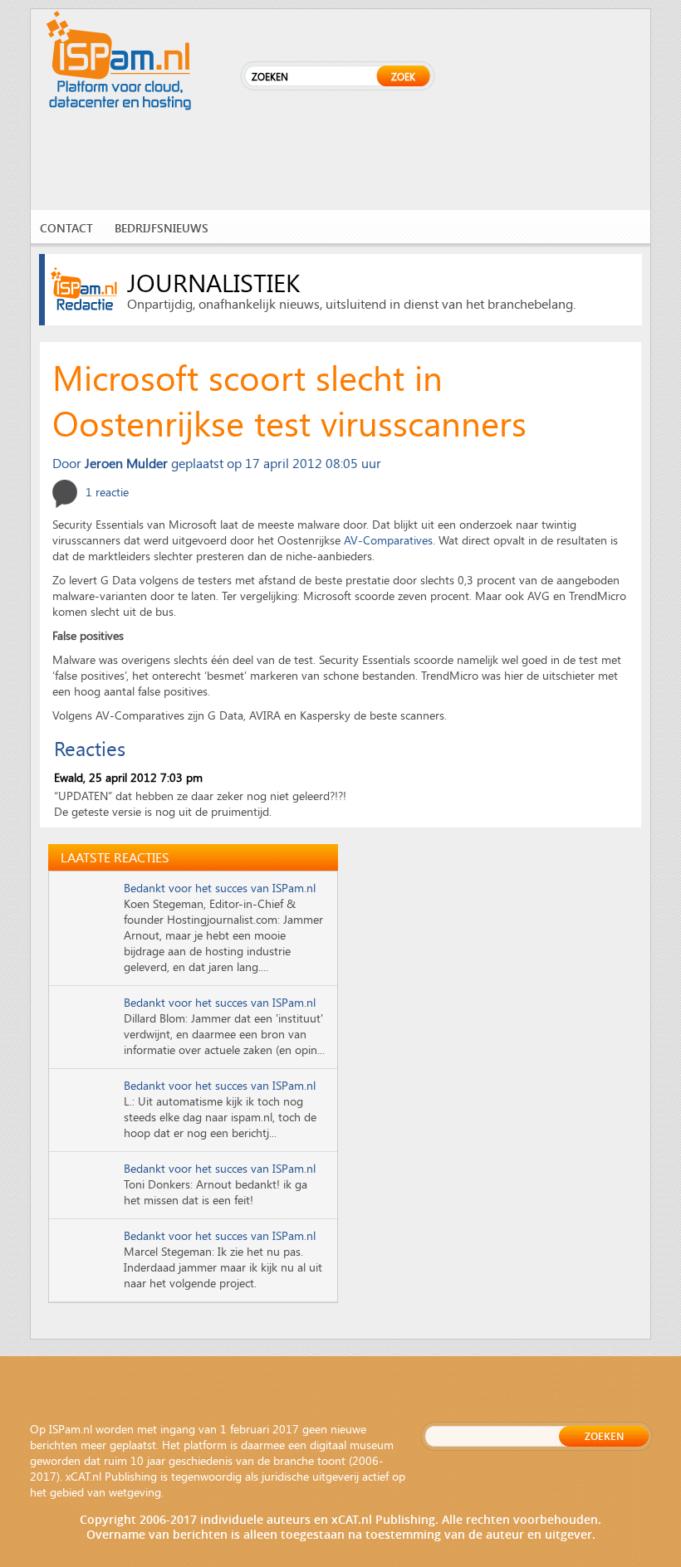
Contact (66, 228)
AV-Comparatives (388, 540)
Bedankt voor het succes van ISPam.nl (220, 888)
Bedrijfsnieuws (161, 228)
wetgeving (135, 1492)
